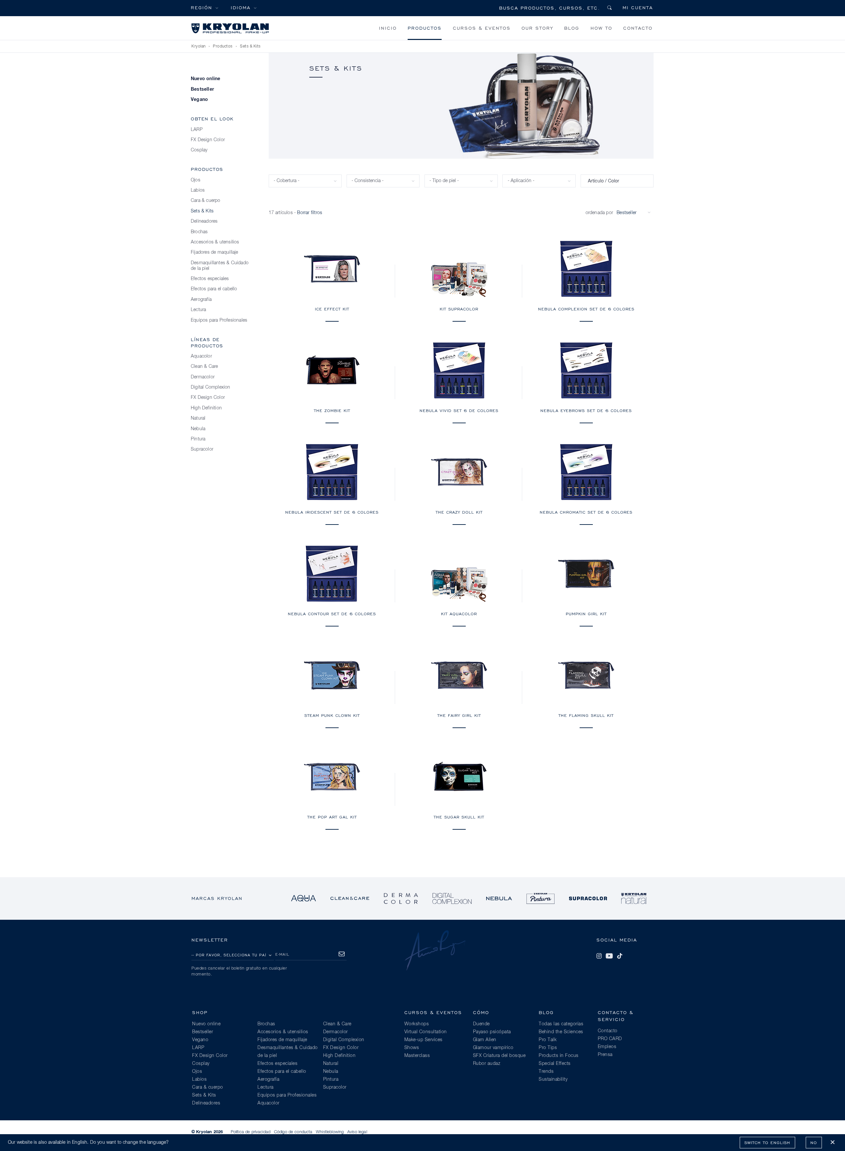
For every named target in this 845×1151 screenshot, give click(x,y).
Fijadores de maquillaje (214, 252)
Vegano (199, 99)
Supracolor (202, 449)
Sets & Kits (250, 46)
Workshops (416, 1024)
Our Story (537, 28)
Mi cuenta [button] (638, 7)
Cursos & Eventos (482, 28)
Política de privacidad (251, 1132)
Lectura (198, 309)
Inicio (388, 28)
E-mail (282, 954)
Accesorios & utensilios (215, 242)
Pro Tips (548, 1047)
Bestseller (202, 89)
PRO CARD (610, 1039)
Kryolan (198, 46)
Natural (198, 418)
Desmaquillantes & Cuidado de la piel (220, 266)
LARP (197, 129)
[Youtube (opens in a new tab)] (609, 956)
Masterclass (417, 1055)
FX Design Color (208, 140)
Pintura (198, 439)
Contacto (638, 28)
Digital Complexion (210, 387)
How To (601, 28)
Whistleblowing (330, 1132)
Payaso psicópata (492, 1032)
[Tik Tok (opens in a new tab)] (619, 956)
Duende (481, 1024)
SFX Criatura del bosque (499, 1055)
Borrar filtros (309, 212)
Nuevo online (205, 79)
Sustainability (553, 1079)
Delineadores (204, 221)
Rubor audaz (486, 1063)
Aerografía (201, 299)
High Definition (206, 408)
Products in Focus (559, 1055)
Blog (571, 28)
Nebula (198, 429)
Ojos (195, 180)
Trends (546, 1071)
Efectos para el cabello (214, 289)
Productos (425, 28)
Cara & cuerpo (205, 200)
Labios (198, 190)
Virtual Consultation (425, 1032)
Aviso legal (357, 1132)
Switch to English (767, 1142)
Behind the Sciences (561, 1032)
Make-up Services (423, 1040)
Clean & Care (204, 366)
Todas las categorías (561, 1024)
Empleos (607, 1046)
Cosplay (199, 150)
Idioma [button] (241, 7)
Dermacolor (203, 377)
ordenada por (599, 212)
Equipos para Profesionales (219, 320)
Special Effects (555, 1063)
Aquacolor (201, 356)
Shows (411, 1047)
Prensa (605, 1054)
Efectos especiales (210, 278)
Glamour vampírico (493, 1047)
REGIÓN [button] (201, 7)
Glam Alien (484, 1040)
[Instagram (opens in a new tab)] (599, 956)
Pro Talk (548, 1040)
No (813, 1142)
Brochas (199, 232)
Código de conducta (293, 1132)
